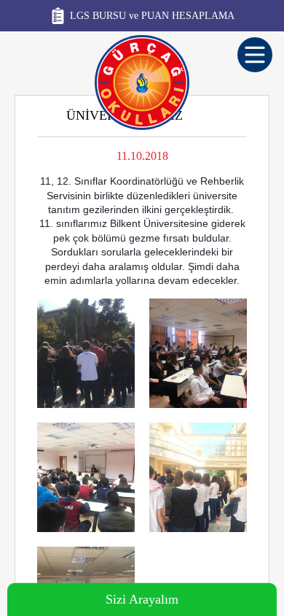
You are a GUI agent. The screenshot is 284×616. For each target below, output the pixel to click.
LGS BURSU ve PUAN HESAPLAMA (152, 15)
